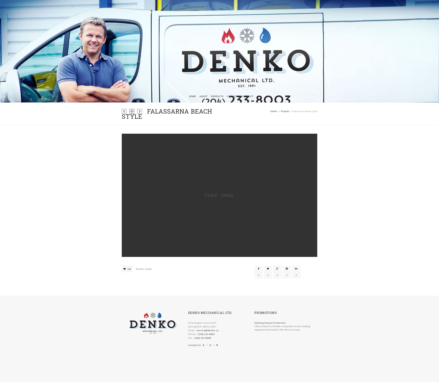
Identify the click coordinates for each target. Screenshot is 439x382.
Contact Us (195, 345)
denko (273, 111)
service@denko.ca (207, 330)
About (203, 96)
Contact (247, 96)
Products (217, 96)
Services (233, 96)
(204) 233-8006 (202, 337)
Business (140, 268)
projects (285, 111)
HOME (192, 96)
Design (148, 268)
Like (129, 268)
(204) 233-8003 (206, 334)
